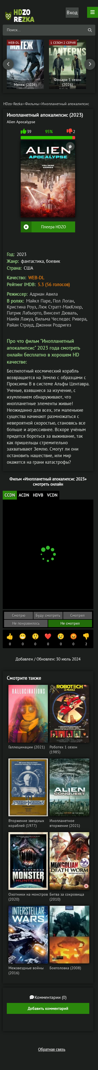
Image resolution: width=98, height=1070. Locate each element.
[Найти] (89, 30)
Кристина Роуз (21, 307)
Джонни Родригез (53, 325)
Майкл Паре (38, 301)
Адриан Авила (44, 294)
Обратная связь (51, 1049)
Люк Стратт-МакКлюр (60, 307)
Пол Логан (63, 301)
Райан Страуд (20, 325)
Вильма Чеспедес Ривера (60, 319)
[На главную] (22, 12)
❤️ (47, 639)
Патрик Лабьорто (24, 313)
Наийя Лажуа (20, 319)
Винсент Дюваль (60, 313)
